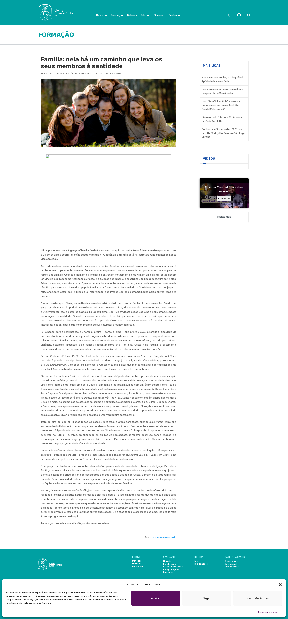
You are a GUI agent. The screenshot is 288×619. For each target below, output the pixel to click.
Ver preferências (258, 598)
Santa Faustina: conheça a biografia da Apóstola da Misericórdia (223, 79)
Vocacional (231, 564)
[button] (280, 584)
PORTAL (136, 557)
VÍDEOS (209, 158)
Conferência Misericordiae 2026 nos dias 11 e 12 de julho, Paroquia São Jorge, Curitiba (224, 133)
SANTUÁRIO (169, 557)
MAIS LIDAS (212, 65)
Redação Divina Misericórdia (61, 73)
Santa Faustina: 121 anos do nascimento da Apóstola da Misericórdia (223, 91)
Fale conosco (170, 572)
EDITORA (198, 557)
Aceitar (156, 598)
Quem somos (231, 561)
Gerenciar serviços (268, 612)
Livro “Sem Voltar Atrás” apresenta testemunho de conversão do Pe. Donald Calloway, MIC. (221, 105)
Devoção (101, 15)
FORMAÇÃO (56, 35)
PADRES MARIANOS (235, 557)
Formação (117, 15)
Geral (106, 73)
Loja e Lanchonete (173, 567)
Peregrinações (171, 569)
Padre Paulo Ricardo (164, 537)
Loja (196, 561)
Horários (168, 561)
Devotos (97, 73)
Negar (207, 598)
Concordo (224, 199)
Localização (169, 564)
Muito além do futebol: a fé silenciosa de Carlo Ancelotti (222, 119)
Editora (145, 15)
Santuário (174, 15)
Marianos (159, 15)
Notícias (132, 15)
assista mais (224, 217)
